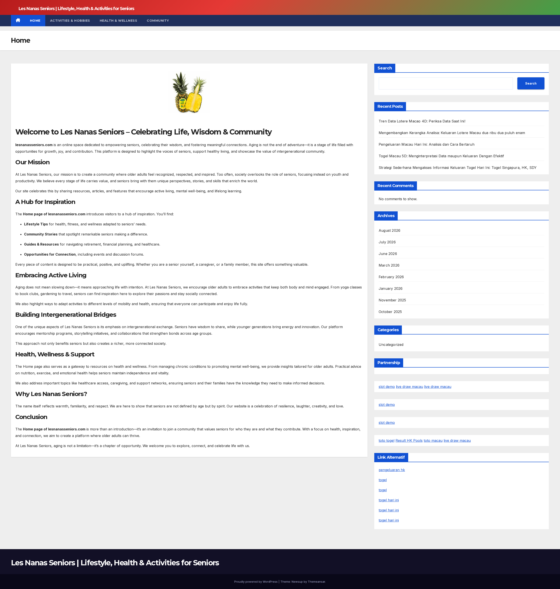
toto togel (386, 440)
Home (35, 21)
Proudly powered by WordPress (256, 581)
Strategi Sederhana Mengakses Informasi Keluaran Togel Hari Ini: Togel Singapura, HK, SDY (458, 167)
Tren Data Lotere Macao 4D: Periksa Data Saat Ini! (422, 121)
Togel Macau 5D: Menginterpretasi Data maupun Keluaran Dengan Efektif (441, 156)
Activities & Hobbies (70, 21)
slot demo (387, 386)
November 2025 (392, 300)
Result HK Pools (409, 440)
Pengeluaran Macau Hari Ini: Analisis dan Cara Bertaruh (426, 144)
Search (385, 68)
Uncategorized (391, 344)
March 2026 (389, 265)
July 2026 (387, 242)
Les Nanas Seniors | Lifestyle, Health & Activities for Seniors (76, 8)
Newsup (297, 581)
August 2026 (389, 230)
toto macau (433, 440)
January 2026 (390, 288)
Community (158, 21)
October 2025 (390, 312)
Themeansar (316, 581)
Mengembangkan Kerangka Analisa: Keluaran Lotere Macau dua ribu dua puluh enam (452, 133)
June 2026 (388, 253)
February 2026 (391, 277)
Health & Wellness (118, 21)
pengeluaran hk (392, 470)
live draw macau (409, 386)
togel (383, 480)
